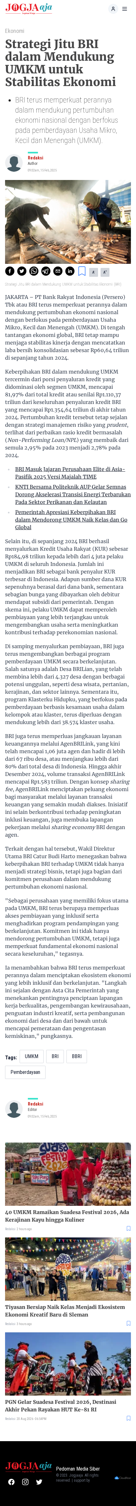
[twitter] (22, 271)
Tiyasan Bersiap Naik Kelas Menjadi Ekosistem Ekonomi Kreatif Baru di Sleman (65, 1311)
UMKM (31, 1056)
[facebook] (10, 271)
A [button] (93, 272)
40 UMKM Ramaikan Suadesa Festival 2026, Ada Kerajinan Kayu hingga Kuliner (67, 1216)
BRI (55, 1056)
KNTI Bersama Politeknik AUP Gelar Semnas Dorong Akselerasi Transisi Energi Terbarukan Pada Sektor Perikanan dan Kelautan (73, 494)
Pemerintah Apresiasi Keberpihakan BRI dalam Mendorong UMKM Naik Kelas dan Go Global (71, 519)
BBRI (77, 1056)
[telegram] (46, 271)
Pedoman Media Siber (78, 1469)
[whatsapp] (34, 271)
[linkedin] (70, 271)
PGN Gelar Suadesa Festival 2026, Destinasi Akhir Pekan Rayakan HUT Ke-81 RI (60, 1406)
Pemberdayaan (25, 1072)
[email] (58, 271)
